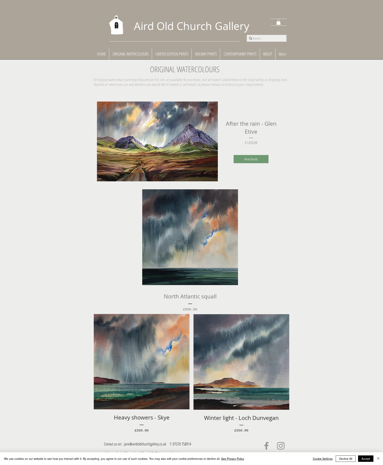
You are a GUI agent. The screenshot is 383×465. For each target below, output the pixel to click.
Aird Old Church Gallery (191, 26)
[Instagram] (281, 446)
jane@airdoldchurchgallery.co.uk (145, 444)
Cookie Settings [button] (323, 459)
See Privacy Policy (232, 459)
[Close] (378, 458)
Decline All (345, 459)
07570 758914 (182, 444)
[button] (278, 22)
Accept (365, 459)
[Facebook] (266, 446)
